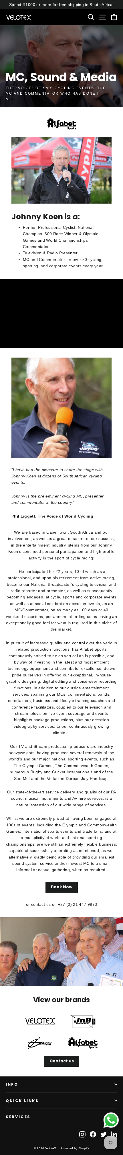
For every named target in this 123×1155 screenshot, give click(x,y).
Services (18, 1116)
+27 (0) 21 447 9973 (77, 904)
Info (12, 1084)
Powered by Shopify (75, 1148)
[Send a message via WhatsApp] (111, 1120)
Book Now (61, 887)
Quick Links (22, 1100)
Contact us (61, 1061)
